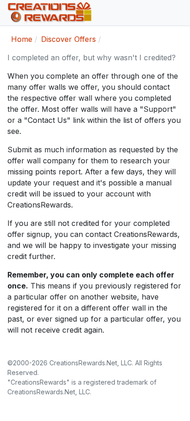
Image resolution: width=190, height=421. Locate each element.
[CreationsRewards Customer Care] (91, 12)
